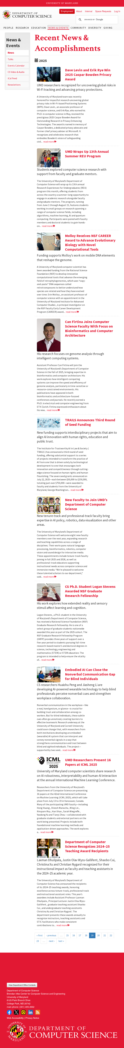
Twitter (16, 1012)
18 (86, 935)
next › (52, 940)
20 (98, 935)
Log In (117, 11)
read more (48, 141)
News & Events (58, 27)
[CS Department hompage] (62, 1030)
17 (80, 935)
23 (37, 940)
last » (61, 940)
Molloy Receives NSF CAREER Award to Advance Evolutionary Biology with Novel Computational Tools (90, 242)
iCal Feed (12, 78)
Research (22, 27)
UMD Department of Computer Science (27, 14)
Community (78, 27)
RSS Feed (37, 1012)
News (11, 52)
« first (40, 935)
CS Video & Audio (16, 71)
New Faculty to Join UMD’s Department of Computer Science (86, 504)
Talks (10, 59)
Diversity (94, 27)
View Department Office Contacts (22, 985)
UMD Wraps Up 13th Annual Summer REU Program (87, 153)
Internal (88, 11)
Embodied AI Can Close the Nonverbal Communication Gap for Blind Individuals (90, 674)
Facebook (9, 1012)
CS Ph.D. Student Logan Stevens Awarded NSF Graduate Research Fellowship (90, 591)
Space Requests (103, 11)
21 (104, 935)
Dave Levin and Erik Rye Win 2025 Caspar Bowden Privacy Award (88, 74)
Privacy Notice (32, 1017)
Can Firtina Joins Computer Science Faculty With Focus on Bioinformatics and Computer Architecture (89, 328)
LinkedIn (30, 1012)
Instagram (23, 1012)
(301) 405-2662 (26, 1006)
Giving (108, 27)
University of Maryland (62, 3)
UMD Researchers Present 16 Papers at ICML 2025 (88, 762)
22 (111, 935)
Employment (67, 11)
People (8, 27)
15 (67, 935)
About (79, 11)
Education (38, 27)
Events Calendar (16, 65)
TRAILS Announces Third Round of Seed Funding (90, 422)
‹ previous (51, 935)
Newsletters (14, 84)
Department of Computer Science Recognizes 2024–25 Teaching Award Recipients (87, 846)
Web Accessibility (15, 1017)
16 (73, 935)
